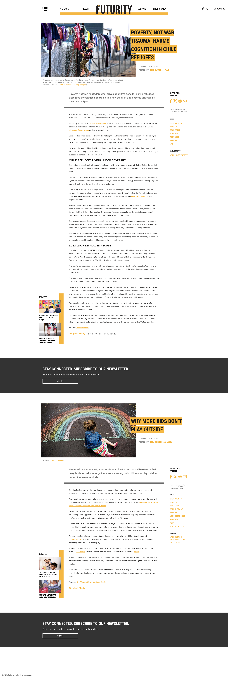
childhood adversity (140, 196)
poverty (174, 134)
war (171, 144)
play (172, 523)
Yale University (179, 155)
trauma (173, 141)
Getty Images (57, 460)
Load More (114, 655)
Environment (160, 8)
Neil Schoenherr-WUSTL (161, 442)
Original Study (77, 333)
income (173, 513)
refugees (174, 137)
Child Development (97, 123)
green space (176, 509)
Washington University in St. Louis (177, 539)
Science (64, 8)
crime (136, 552)
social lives (177, 526)
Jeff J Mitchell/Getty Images (72, 85)
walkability (80, 552)
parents (174, 520)
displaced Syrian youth (79, 130)
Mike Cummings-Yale (159, 70)
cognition (175, 130)
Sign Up (60, 381)
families (174, 506)
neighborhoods (177, 516)
